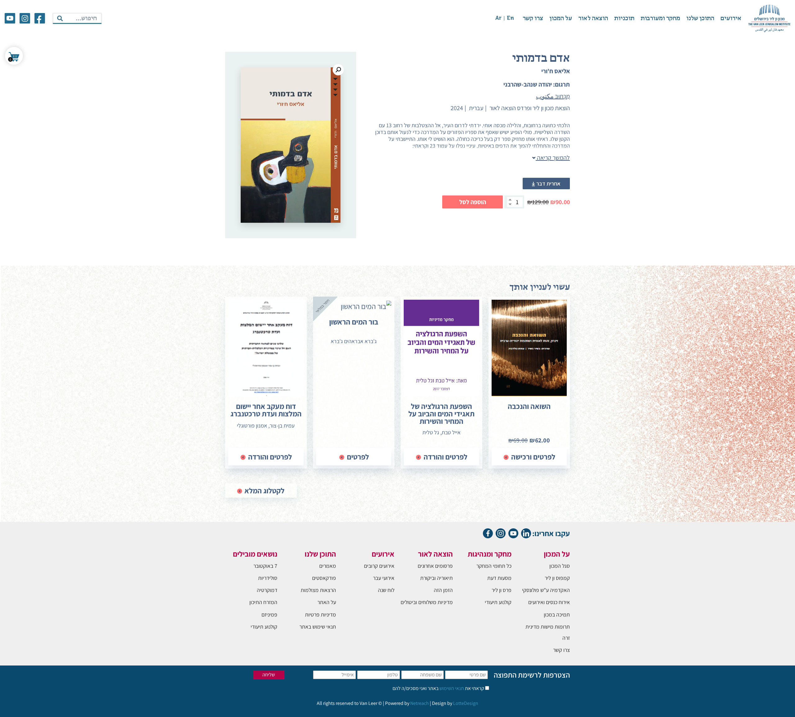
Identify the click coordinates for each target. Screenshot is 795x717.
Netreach (419, 703)
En (510, 18)
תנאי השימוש (451, 688)
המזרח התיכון (263, 602)
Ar (498, 18)
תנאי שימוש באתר (317, 626)
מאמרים (327, 565)
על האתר (326, 602)
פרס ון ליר (501, 590)
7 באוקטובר (265, 565)
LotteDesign (465, 703)
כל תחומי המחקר (493, 565)
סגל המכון (559, 565)
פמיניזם (269, 614)
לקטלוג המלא (263, 490)
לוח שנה (386, 590)
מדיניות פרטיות (320, 614)
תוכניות (624, 18)
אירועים (730, 18)
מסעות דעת (499, 577)
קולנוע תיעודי (498, 602)
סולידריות (267, 577)
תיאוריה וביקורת (436, 577)
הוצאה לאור (593, 18)
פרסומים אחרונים (435, 565)
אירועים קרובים (379, 565)
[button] (338, 69)
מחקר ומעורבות (660, 18)
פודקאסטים (324, 577)
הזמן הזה (443, 590)
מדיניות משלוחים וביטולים (427, 602)
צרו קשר (533, 18)
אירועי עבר (383, 577)
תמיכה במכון (557, 614)
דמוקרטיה (267, 590)
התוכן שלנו (700, 18)
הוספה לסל (472, 202)
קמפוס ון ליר (557, 577)
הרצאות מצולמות (318, 590)
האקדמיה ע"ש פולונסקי (546, 590)
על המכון (560, 18)
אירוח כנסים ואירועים (549, 602)
